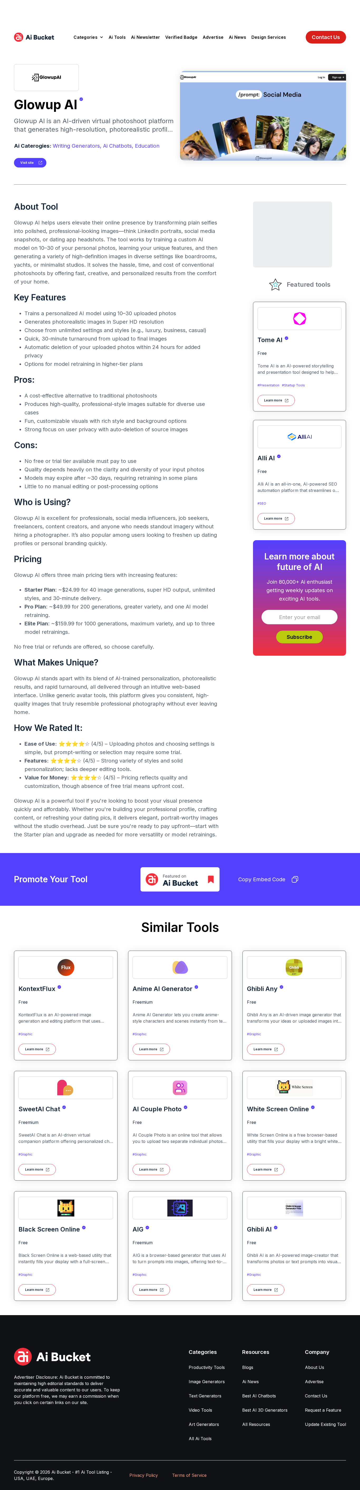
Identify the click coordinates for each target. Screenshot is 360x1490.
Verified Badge (181, 37)
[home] (34, 37)
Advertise (213, 37)
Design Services (268, 37)
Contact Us (326, 37)
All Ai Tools (200, 1438)
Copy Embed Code (261, 879)
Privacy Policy (143, 1475)
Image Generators (207, 1381)
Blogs (247, 1367)
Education (147, 146)
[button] (88, 37)
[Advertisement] (180, 12)
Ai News (237, 37)
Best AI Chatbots (259, 1395)
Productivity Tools (207, 1367)
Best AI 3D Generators (265, 1410)
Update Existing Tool (325, 1424)
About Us (314, 1367)
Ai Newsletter (145, 37)
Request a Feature (323, 1410)
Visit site (27, 163)
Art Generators (204, 1424)
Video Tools (200, 1410)
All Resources (256, 1424)
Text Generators (205, 1395)
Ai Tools (117, 37)
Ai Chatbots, (118, 146)
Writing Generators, (77, 146)
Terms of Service (189, 1475)
